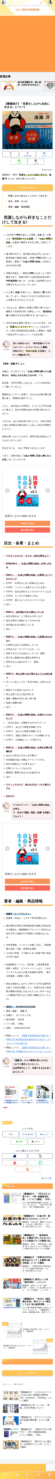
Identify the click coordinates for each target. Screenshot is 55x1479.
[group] (21, 86)
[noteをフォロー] (40, 1162)
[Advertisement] (27, 44)
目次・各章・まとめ (18, 201)
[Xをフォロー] (40, 1156)
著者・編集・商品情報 (19, 206)
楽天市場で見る (27, 530)
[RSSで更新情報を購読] (27, 1169)
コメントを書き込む (27, 1373)
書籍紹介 (8, 1123)
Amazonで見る (27, 523)
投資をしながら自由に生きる (20, 515)
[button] (50, 85)
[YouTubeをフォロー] (14, 1162)
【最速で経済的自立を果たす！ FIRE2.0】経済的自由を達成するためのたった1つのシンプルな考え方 (28, 1039)
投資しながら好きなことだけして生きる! (27, 195)
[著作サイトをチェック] (14, 1156)
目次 (25, 187)
